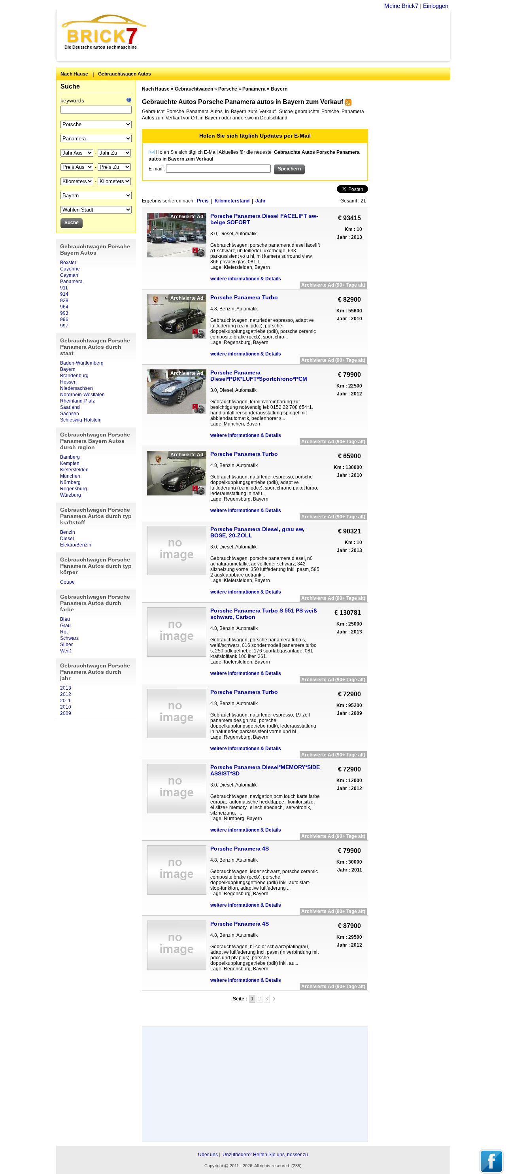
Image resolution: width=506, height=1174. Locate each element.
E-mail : (157, 169)
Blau (65, 619)
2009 (65, 713)
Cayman (69, 275)
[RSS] (347, 104)
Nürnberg (70, 482)
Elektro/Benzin (75, 545)
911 (64, 288)
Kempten (69, 463)
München (70, 476)
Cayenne (70, 269)
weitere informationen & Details (245, 279)
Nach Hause (74, 74)
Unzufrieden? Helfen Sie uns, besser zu (265, 1154)
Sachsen (69, 413)
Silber (66, 644)
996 (64, 319)
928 (64, 300)
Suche (70, 86)
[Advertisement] (302, 35)
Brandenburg (74, 375)
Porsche (227, 89)
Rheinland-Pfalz (77, 401)
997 (64, 326)
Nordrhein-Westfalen (82, 394)
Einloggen (435, 5)
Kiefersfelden (74, 470)
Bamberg (70, 457)
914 (64, 294)
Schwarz (69, 638)
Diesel (67, 538)
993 (64, 313)
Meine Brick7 (401, 5)
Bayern (68, 369)
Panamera (71, 281)
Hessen (68, 382)
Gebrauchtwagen (194, 89)
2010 (65, 707)
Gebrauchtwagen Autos (124, 74)
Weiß (65, 651)
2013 (65, 688)
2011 (65, 700)
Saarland (70, 407)
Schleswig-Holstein (81, 420)
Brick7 (104, 29)
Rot (64, 632)
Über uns (208, 1154)
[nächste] (274, 999)
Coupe (67, 582)
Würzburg (70, 495)
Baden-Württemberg (82, 363)
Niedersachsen (76, 388)
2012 (65, 694)
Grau (65, 625)
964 (64, 307)
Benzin (67, 532)
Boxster (68, 262)
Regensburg (73, 489)
